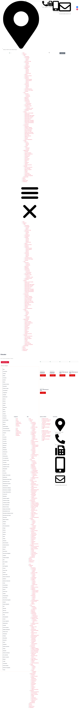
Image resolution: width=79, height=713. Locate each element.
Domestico (28, 147)
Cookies (43, 425)
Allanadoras (27, 126)
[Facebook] (77, 7)
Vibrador (26, 138)
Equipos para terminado (29, 132)
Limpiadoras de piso (28, 109)
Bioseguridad (26, 176)
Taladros (26, 163)
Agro (24, 55)
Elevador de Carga (28, 131)
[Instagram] (77, 9)
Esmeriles (26, 151)
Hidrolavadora (27, 269)
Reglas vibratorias (28, 135)
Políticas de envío (45, 418)
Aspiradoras (28, 96)
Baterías (27, 72)
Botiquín (26, 170)
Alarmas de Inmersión (28, 167)
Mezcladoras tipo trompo (29, 133)
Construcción (26, 125)
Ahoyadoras (27, 56)
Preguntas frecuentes (46, 427)
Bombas (25, 111)
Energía (25, 140)
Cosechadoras (27, 66)
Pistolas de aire (27, 155)
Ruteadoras (27, 328)
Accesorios (28, 102)
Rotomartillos (27, 158)
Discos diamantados (28, 129)
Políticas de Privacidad (46, 424)
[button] (29, 202)
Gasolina (27, 58)
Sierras (26, 161)
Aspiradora (27, 93)
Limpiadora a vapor (28, 105)
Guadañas (26, 68)
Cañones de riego (28, 61)
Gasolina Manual (29, 80)
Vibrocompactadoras (28, 139)
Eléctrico (27, 70)
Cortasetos (27, 62)
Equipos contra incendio (29, 281)
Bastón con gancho (28, 169)
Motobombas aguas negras (29, 115)
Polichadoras (27, 156)
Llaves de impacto (28, 152)
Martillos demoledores (29, 153)
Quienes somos (25, 180)
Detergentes (27, 99)
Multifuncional (28, 73)
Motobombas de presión (29, 116)
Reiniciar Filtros (5, 362)
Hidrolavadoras (28, 103)
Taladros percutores (28, 164)
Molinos (26, 74)
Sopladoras (27, 78)
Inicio (23, 52)
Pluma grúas (27, 134)
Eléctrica (27, 86)
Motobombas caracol (28, 117)
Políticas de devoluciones (46, 419)
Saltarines (26, 137)
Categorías (24, 222)
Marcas (24, 346)
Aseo (24, 92)
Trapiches (26, 91)
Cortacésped (27, 57)
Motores (26, 141)
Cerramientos (27, 173)
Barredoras (27, 97)
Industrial (27, 149)
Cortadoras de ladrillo (28, 128)
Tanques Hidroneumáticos (29, 122)
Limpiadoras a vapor (29, 108)
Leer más (42, 375)
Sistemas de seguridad (29, 175)
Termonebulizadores (28, 88)
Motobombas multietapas (29, 120)
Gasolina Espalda (29, 79)
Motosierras (27, 84)
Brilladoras (26, 98)
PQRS (43, 428)
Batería (27, 64)
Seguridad (25, 334)
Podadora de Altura (28, 75)
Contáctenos (25, 181)
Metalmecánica (26, 150)
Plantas (26, 146)
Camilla (26, 340)
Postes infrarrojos (28, 174)
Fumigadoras (27, 67)
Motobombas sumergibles (29, 121)
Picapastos (27, 76)
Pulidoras (26, 157)
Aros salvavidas (27, 168)
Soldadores (27, 162)
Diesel (27, 145)
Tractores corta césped (29, 90)
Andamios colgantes (28, 127)
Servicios (24, 179)
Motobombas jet (28, 287)
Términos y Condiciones (46, 423)
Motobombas (27, 114)
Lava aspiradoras (28, 104)
